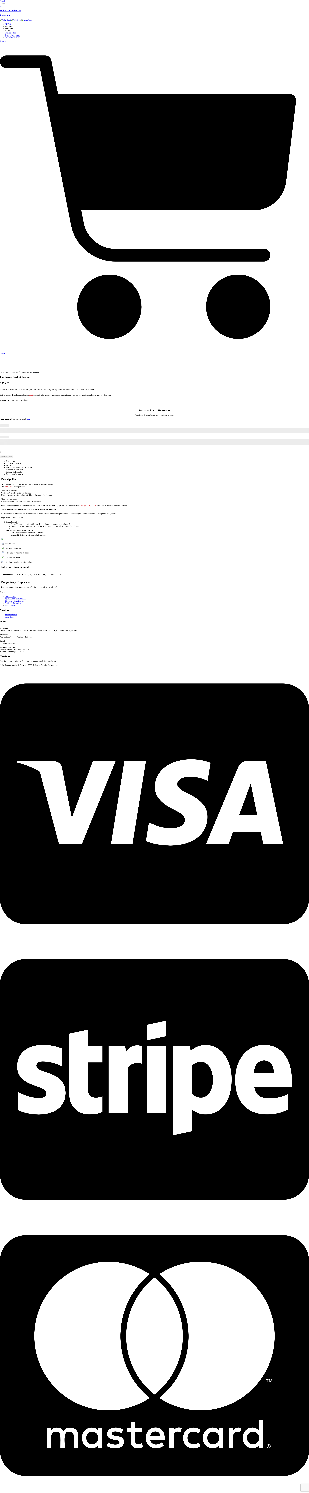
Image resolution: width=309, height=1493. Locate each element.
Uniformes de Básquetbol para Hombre (22, 372)
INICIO (8, 24)
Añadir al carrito (6, 457)
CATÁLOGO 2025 (12, 37)
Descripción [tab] (10, 461)
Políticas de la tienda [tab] (14, 472)
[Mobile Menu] (0, 356)
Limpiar (29, 419)
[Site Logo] (16, 20)
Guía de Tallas (10, 33)
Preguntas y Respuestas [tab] (15, 474)
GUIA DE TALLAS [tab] (14, 463)
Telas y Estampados (12, 35)
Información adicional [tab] (14, 470)
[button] (2, 1)
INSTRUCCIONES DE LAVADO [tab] (19, 468)
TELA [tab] (8, 465)
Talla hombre (5, 419)
